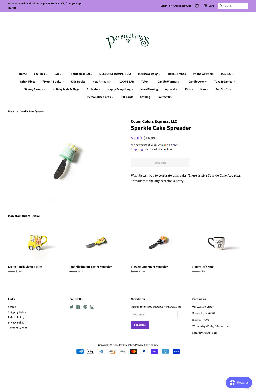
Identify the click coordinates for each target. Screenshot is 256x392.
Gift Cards (127, 97)
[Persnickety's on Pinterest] (85, 307)
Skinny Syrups (33, 89)
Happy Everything (119, 89)
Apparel (170, 89)
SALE (58, 74)
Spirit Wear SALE (81, 74)
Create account (182, 6)
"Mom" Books (52, 82)
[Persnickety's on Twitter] (72, 307)
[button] (189, 145)
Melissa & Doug (148, 74)
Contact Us (164, 97)
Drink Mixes (27, 82)
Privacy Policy (16, 322)
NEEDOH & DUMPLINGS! (115, 74)
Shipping (137, 149)
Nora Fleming (149, 89)
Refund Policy (16, 317)
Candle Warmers (168, 82)
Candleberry (197, 82)
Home (23, 74)
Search (12, 306)
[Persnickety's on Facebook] (78, 307)
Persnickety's (126, 345)
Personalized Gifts (99, 97)
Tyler (144, 82)
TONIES (226, 74)
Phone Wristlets (203, 74)
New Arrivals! (101, 82)
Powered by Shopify (146, 345)
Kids (188, 89)
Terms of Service (17, 328)
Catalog (145, 97)
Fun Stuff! (222, 89)
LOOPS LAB (126, 82)
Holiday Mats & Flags (65, 89)
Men (203, 89)
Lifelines (39, 74)
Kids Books (78, 82)
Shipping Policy (17, 312)
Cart (211, 6)
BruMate (92, 89)
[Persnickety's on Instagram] (92, 307)
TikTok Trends (177, 74)
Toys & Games (223, 82)
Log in (163, 6)
